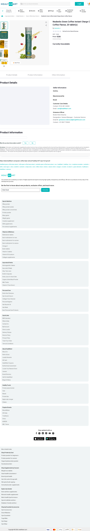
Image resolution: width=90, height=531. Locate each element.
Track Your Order (7, 341)
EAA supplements (7, 224)
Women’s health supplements (9, 494)
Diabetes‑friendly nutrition (8, 503)
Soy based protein (6, 464)
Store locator (84, 10)
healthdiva (3, 169)
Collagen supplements (8, 257)
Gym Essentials (5, 515)
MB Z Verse (5, 424)
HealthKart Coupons (8, 363)
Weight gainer (6, 218)
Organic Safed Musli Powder (10, 279)
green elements (78, 166)
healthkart (60, 164)
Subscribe (45, 190)
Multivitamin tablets (7, 234)
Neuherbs (57, 28)
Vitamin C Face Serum (8, 285)
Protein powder (6, 212)
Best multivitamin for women (10, 240)
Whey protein (6, 204)
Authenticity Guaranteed (9, 366)
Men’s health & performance (9, 497)
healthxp (66, 164)
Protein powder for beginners (9, 455)
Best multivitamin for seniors (10, 243)
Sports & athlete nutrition (8, 500)
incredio (64, 166)
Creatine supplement (8, 221)
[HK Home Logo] (9, 4)
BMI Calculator (6, 318)
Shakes (4, 402)
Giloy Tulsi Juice (6, 271)
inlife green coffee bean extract (27, 164)
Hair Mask (5, 307)
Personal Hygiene (7, 301)
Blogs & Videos (6, 380)
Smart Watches (5, 512)
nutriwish (22, 166)
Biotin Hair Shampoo (8, 293)
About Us (5, 351)
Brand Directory (6, 374)
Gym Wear (4, 524)
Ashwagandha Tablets (8, 265)
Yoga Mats (4, 518)
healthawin (85, 166)
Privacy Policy (6, 338)
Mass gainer (5, 215)
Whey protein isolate (8, 207)
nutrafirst (16, 166)
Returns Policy (6, 335)
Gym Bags (4, 521)
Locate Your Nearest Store (9, 368)
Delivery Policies (6, 332)
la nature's (70, 166)
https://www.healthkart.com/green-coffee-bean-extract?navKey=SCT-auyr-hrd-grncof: (25, 161)
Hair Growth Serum (7, 296)
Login (79, 4)
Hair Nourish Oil (6, 304)
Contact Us (5, 324)
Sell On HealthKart (7, 377)
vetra (12, 166)
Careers (4, 371)
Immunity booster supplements (10, 485)
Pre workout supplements (9, 226)
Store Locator (6, 329)
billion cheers (40, 166)
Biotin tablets (6, 249)
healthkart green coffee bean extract (9, 164)
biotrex (46, 166)
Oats (3, 391)
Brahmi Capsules (7, 274)
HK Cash (4, 360)
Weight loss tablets (6, 470)
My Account (5, 326)
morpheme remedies (77, 164)
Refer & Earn (5, 354)
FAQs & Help (5, 321)
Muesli (4, 393)
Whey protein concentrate (9, 209)
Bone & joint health (6, 476)
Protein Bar (5, 396)
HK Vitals (4, 413)
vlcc (70, 164)
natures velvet (52, 166)
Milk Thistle (5, 282)
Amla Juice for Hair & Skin (9, 276)
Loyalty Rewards (7, 357)
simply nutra (28, 166)
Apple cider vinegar (7, 399)
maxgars (59, 166)
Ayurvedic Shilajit (7, 268)
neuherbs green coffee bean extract (45, 164)
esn (56, 164)
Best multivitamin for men (9, 237)
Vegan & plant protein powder (9, 461)
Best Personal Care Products (10, 310)
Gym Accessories (6, 510)
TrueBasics (5, 416)
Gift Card (59, 10)
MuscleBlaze (6, 410)
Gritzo (4, 418)
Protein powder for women (9, 458)
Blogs (52, 11)
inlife (1, 166)
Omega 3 (5, 246)
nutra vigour (7, 166)
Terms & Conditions (7, 343)
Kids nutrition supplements (9, 491)
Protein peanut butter (8, 388)
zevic (34, 166)
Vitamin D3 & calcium (8, 254)
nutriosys (8, 169)
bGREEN (4, 421)
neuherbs (86, 164)
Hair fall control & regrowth (9, 479)
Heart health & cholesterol (8, 473)
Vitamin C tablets (7, 251)
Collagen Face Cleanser (8, 299)
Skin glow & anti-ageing (8, 482)
